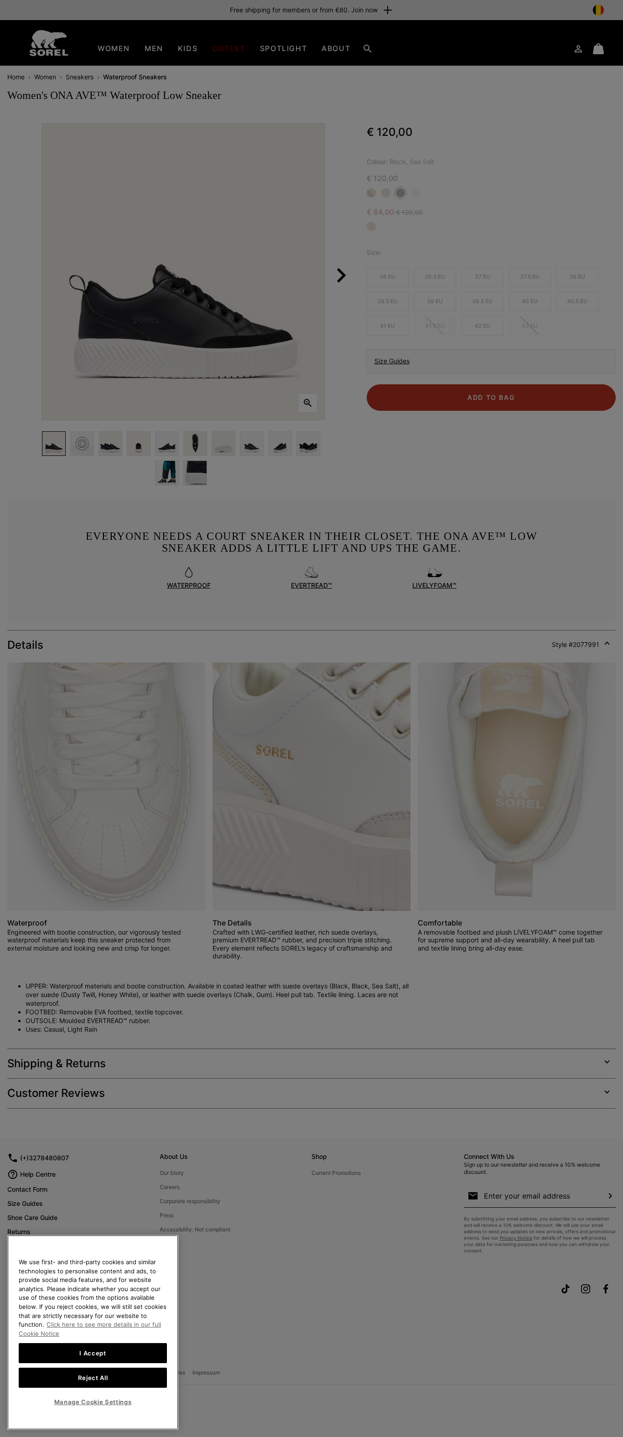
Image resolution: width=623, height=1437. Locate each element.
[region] (92, 1332)
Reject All (93, 1377)
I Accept (92, 1353)
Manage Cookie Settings (92, 1402)
